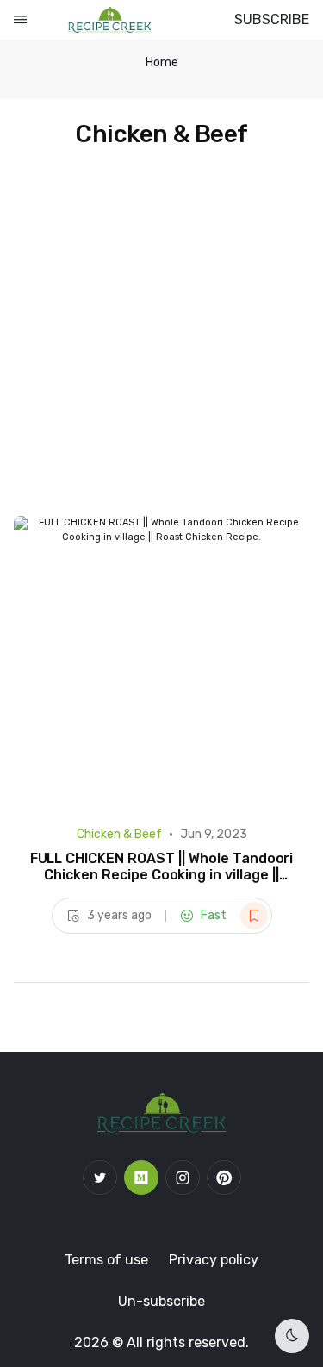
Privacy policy (213, 1260)
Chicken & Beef (119, 834)
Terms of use (106, 1260)
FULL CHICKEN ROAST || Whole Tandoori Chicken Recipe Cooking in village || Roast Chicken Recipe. (162, 874)
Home (162, 62)
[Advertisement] (161, 345)
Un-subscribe (161, 1301)
